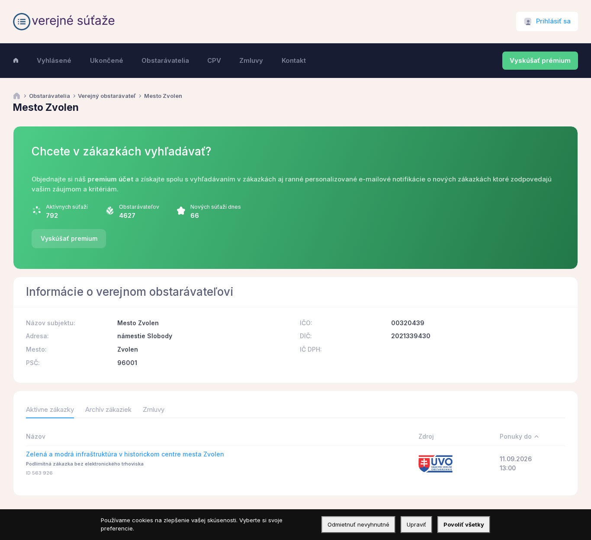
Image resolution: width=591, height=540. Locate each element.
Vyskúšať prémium (540, 61)
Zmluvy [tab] (153, 410)
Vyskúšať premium (69, 238)
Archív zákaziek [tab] (108, 410)
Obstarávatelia (49, 96)
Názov (35, 436)
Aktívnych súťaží (67, 207)
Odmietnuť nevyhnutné (358, 524)
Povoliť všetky (463, 524)
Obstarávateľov (139, 207)
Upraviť (416, 524)
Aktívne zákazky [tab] (50, 410)
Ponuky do (516, 436)
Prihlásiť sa (553, 21)
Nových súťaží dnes (215, 207)
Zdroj (426, 436)
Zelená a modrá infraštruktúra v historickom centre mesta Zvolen (125, 454)
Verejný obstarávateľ (107, 96)
